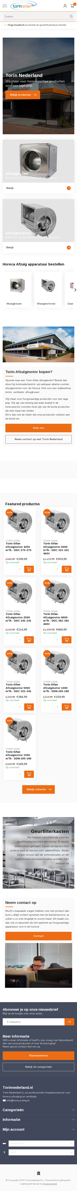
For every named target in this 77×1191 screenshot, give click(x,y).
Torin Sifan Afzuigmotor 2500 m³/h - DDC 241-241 (18, 617)
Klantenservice (38, 1055)
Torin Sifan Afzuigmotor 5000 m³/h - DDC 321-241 (18, 688)
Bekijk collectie (36, 789)
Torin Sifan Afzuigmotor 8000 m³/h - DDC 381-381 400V (56, 618)
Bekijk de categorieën (38, 1067)
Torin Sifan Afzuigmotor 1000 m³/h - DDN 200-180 (56, 688)
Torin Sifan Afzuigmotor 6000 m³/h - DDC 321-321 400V (56, 548)
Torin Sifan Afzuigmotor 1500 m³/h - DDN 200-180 (18, 755)
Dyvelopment (50, 1183)
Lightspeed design (30, 1183)
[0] (72, 5)
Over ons (38, 428)
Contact (38, 936)
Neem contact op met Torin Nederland (38, 439)
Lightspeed (64, 1180)
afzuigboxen (32, 392)
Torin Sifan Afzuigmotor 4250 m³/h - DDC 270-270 (18, 547)
